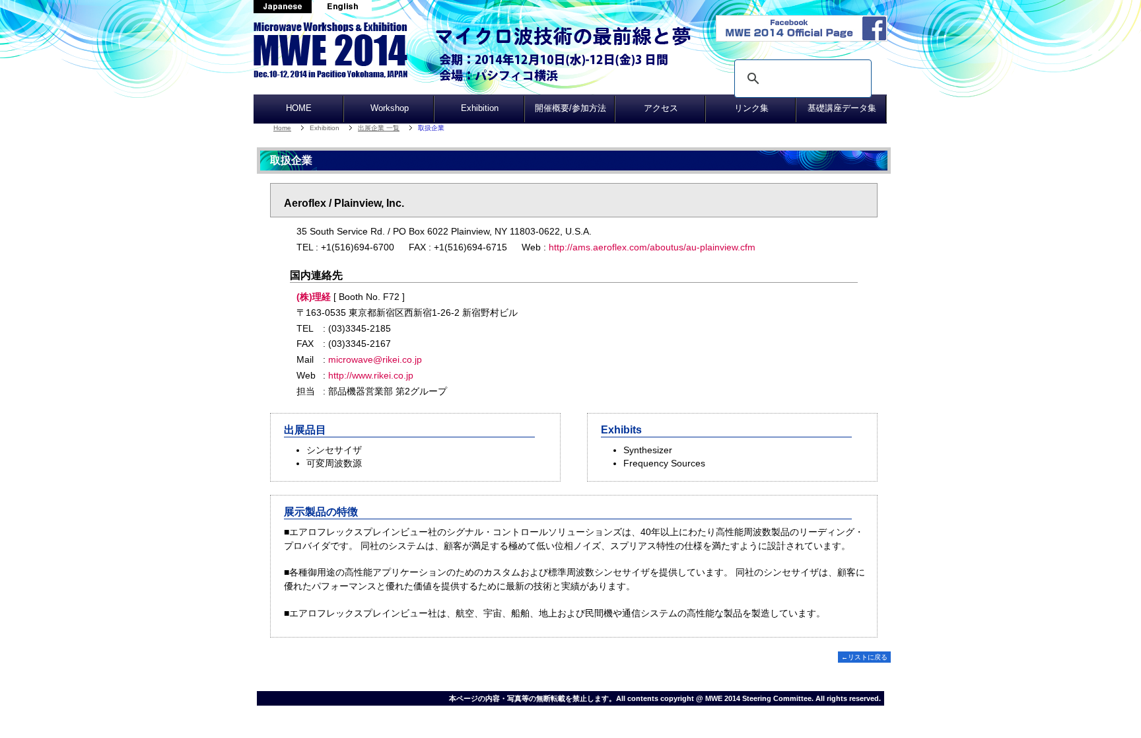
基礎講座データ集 (842, 108)
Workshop (389, 108)
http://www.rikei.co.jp (370, 375)
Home (282, 127)
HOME (299, 108)
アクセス (661, 108)
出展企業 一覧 (378, 127)
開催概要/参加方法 (570, 108)
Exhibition (480, 108)
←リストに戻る (864, 657)
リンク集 (751, 108)
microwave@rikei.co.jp (375, 359)
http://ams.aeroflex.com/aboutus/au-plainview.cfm (652, 247)
